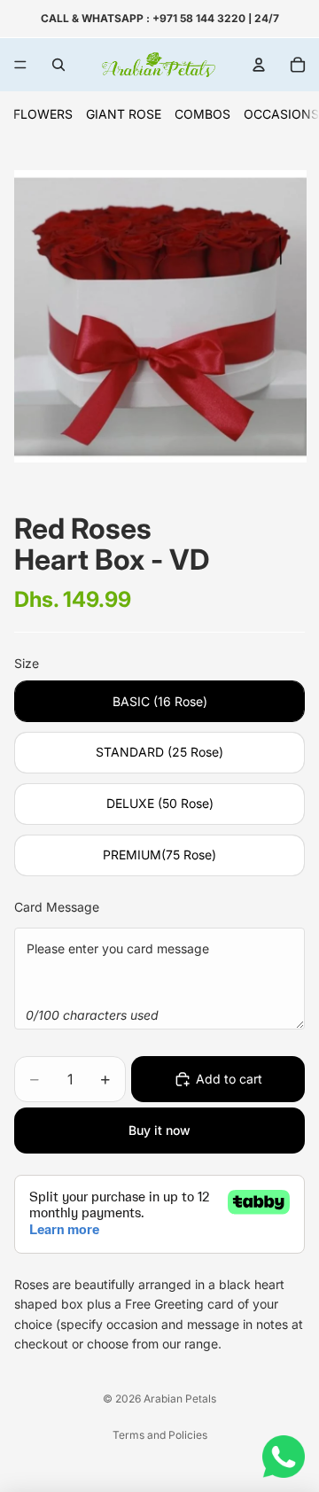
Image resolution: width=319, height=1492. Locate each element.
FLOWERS (43, 113)
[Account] (258, 64)
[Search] (58, 64)
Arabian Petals (180, 1398)
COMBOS (202, 113)
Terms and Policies (160, 1434)
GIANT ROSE (123, 113)
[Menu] (20, 64)
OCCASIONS (281, 113)
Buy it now (159, 1130)
